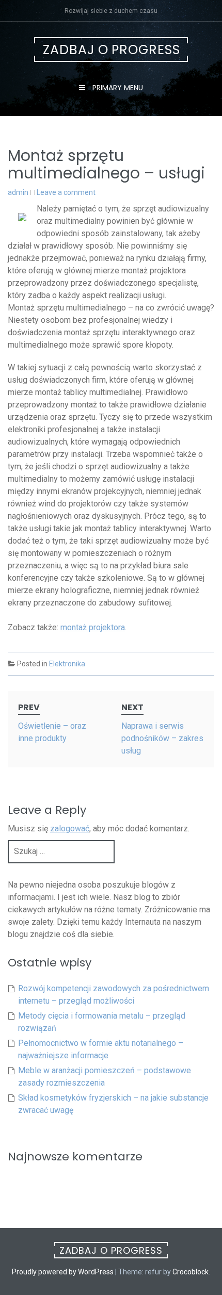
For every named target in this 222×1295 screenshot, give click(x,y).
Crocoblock (190, 1272)
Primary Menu (116, 88)
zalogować (69, 828)
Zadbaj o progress (111, 50)
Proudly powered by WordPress (63, 1272)
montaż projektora (92, 627)
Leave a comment (66, 192)
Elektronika (67, 664)
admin (18, 192)
